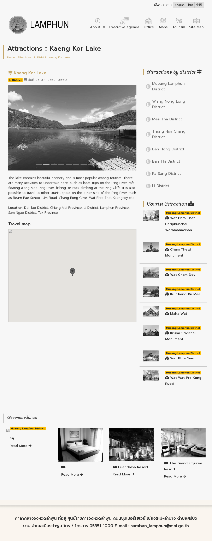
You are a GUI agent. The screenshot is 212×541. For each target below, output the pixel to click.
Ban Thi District (166, 161)
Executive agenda (124, 27)
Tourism (178, 27)
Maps (163, 27)
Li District (40, 57)
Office (149, 27)
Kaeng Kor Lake (59, 57)
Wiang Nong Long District (168, 104)
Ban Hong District (168, 149)
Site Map (196, 27)
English (179, 5)
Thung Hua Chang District (169, 134)
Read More (19, 445)
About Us (97, 27)
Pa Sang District (166, 173)
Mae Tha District (167, 119)
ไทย (190, 5)
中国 (199, 5)
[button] (18, 127)
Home (11, 57)
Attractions (24, 57)
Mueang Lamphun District (168, 86)
